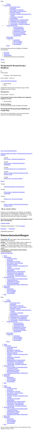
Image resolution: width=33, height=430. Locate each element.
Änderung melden (5, 223)
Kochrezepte (10, 288)
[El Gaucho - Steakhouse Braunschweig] (14, 159)
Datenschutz (12, 228)
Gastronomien (7, 257)
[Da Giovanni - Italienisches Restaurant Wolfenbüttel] (16, 164)
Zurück (2, 59)
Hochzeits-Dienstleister (13, 283)
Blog (5, 294)
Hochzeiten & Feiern (9, 277)
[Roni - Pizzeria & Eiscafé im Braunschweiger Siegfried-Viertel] (16, 174)
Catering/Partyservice (12, 280)
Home (5, 255)
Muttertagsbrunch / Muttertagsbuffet (16, 271)
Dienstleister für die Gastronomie (15, 273)
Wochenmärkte (11, 293)
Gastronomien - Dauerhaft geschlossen (17, 276)
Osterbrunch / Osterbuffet (13, 268)
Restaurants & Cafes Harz (13, 261)
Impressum (3, 228)
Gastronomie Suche (12, 258)
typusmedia (22, 226)
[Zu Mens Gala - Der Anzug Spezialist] (13, 178)
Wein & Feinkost (11, 290)
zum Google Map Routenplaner (9, 81)
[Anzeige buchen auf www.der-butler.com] (15, 168)
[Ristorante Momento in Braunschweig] (14, 186)
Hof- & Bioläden (11, 291)
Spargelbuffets (10, 270)
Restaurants (10, 260)
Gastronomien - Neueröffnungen (15, 274)
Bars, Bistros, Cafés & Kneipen (15, 263)
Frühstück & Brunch (12, 264)
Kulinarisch (7, 287)
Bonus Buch (7, 286)
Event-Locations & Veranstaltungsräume (17, 278)
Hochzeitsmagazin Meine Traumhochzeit (17, 284)
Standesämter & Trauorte (13, 281)
